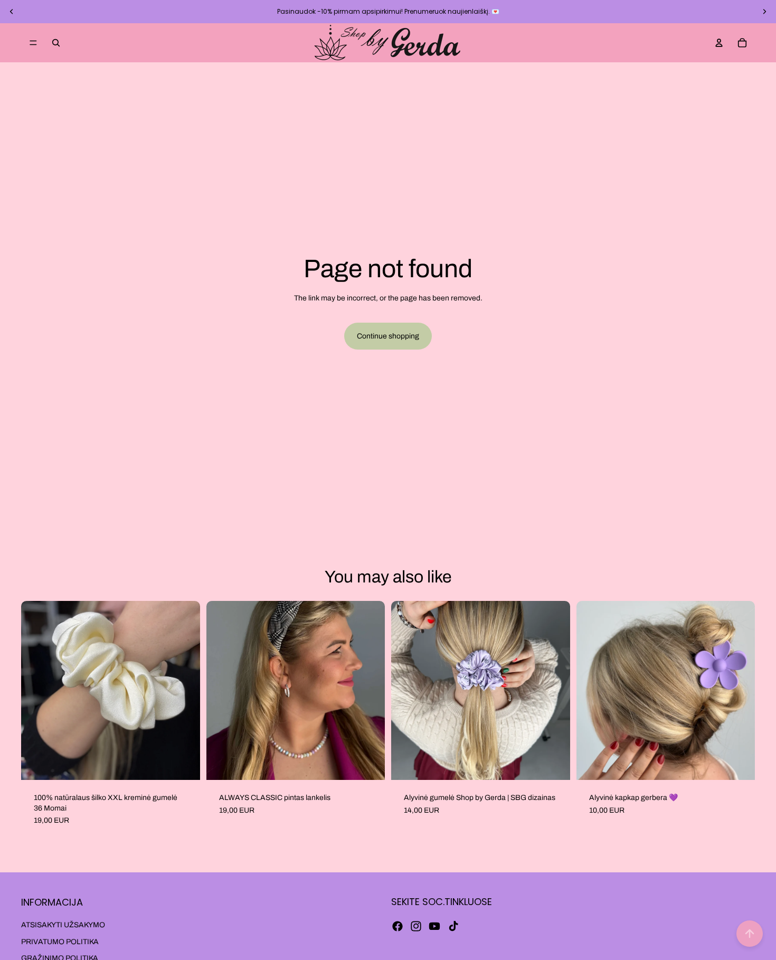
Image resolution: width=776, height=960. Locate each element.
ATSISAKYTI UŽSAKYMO (63, 925)
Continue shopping (388, 336)
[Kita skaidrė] (764, 11)
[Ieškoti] (56, 42)
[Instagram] (416, 926)
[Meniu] (33, 43)
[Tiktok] (453, 926)
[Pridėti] (183, 763)
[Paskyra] (719, 42)
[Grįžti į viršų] (749, 933)
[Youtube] (434, 926)
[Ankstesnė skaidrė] (11, 11)
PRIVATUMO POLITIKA (60, 942)
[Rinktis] (368, 763)
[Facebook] (397, 926)
